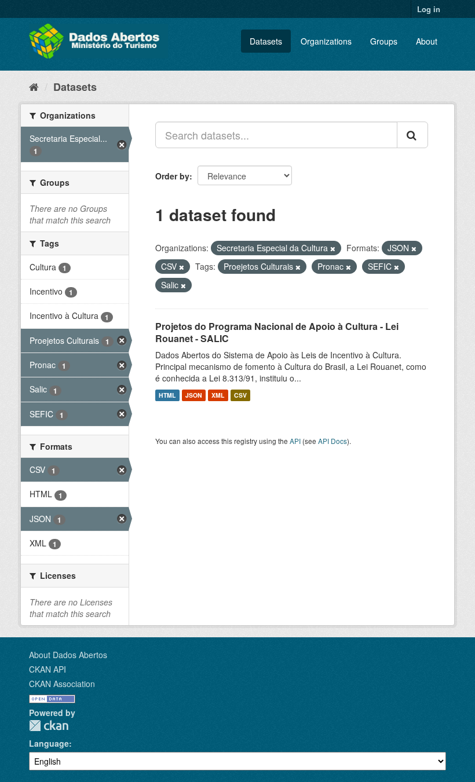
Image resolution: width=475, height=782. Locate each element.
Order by (172, 176)
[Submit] (412, 135)
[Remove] (332, 248)
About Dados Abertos (68, 654)
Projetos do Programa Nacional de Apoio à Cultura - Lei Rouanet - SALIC (277, 332)
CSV (240, 395)
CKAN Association (62, 683)
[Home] (34, 86)
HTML (167, 395)
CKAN (48, 725)
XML (217, 395)
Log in (428, 8)
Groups (383, 41)
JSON (193, 395)
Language (49, 743)
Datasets (266, 41)
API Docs (332, 441)
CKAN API (47, 669)
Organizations (326, 41)
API (295, 441)
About (426, 41)
